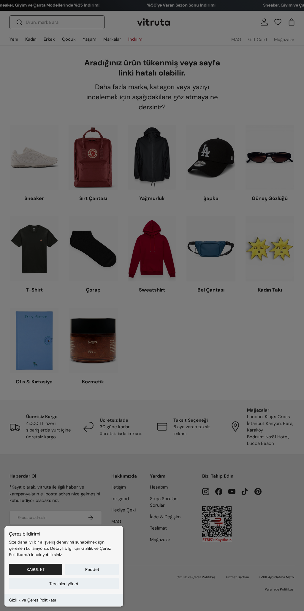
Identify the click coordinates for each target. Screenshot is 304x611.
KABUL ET (36, 569)
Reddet (92, 569)
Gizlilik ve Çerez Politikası (32, 600)
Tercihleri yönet (63, 583)
